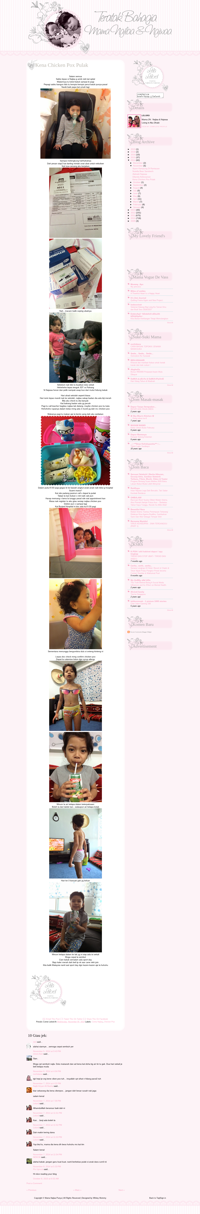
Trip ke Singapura (138, 594)
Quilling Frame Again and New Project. (147, 300)
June (135, 193)
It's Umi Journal (138, 298)
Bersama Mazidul (139, 521)
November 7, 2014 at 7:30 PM (47, 1101)
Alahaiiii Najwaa (140, 174)
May (135, 196)
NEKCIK (37, 1157)
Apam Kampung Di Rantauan (146, 168)
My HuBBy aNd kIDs (141, 580)
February (137, 204)
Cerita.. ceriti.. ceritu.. (141, 566)
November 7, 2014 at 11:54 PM (47, 1154)
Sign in (163, 1198)
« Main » (77, 1190)
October (137, 182)
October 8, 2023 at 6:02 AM (46, 1178)
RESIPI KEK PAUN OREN (142, 409)
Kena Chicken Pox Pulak (144, 179)
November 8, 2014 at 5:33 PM (47, 1166)
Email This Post (53, 1019)
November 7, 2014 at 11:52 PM (47, 1125)
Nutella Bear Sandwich (143, 171)
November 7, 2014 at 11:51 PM (47, 1113)
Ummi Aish (38, 1054)
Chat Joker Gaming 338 (141, 604)
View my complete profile (154, 126)
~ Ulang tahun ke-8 (139, 418)
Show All (170, 322)
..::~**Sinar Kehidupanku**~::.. (145, 444)
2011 (133, 215)
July (135, 190)
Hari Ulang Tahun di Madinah (143, 381)
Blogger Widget (147, 632)
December (138, 163)
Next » (122, 1190)
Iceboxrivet (136, 304)
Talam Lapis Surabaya (140, 446)
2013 (133, 210)
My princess (136, 287)
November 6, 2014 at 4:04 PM (47, 1071)
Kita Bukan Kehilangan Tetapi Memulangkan (149, 319)
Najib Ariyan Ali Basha (43, 1086)
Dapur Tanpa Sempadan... (143, 407)
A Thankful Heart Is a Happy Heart (145, 293)
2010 (133, 218)
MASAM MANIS (138, 425)
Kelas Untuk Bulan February (142, 428)
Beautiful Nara (138, 509)
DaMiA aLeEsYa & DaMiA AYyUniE (147, 379)
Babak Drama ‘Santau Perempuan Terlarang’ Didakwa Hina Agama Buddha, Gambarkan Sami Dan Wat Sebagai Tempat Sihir (149, 514)
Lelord (36, 1103)
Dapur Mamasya (139, 434)
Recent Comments (136, 632)
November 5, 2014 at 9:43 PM (47, 1051)
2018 (133, 152)
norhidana (37, 1074)
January (137, 207)
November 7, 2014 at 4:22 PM (47, 1083)
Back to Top (154, 1198)
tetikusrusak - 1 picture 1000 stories (148, 601)
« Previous (31, 1190)
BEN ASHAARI (138, 360)
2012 (133, 212)
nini (34, 1042)
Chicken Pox (109, 1022)
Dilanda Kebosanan (142, 177)
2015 (133, 157)
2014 (133, 160)
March (136, 202)
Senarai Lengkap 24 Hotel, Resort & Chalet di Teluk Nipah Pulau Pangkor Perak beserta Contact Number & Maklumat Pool (150, 570)
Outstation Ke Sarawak (140, 356)
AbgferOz (135, 369)
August (136, 188)
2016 (133, 154)
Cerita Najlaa (97, 1022)
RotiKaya (135, 488)
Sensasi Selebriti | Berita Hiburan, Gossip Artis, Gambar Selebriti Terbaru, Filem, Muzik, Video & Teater (149, 476)
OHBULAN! (136, 497)
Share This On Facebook (97, 1019)
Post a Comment (34, 1183)
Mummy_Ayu (137, 284)
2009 (133, 221)
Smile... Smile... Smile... (142, 353)
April (135, 199)
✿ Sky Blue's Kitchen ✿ (142, 416)
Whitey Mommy (99, 1198)
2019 (133, 149)
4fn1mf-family (137, 592)
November (138, 166)
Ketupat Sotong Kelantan (141, 437)
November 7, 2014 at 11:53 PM (47, 1137)
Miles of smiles (138, 291)
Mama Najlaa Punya (53, 1198)
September (138, 185)
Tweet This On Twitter (73, 1019)
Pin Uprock (38, 1169)
